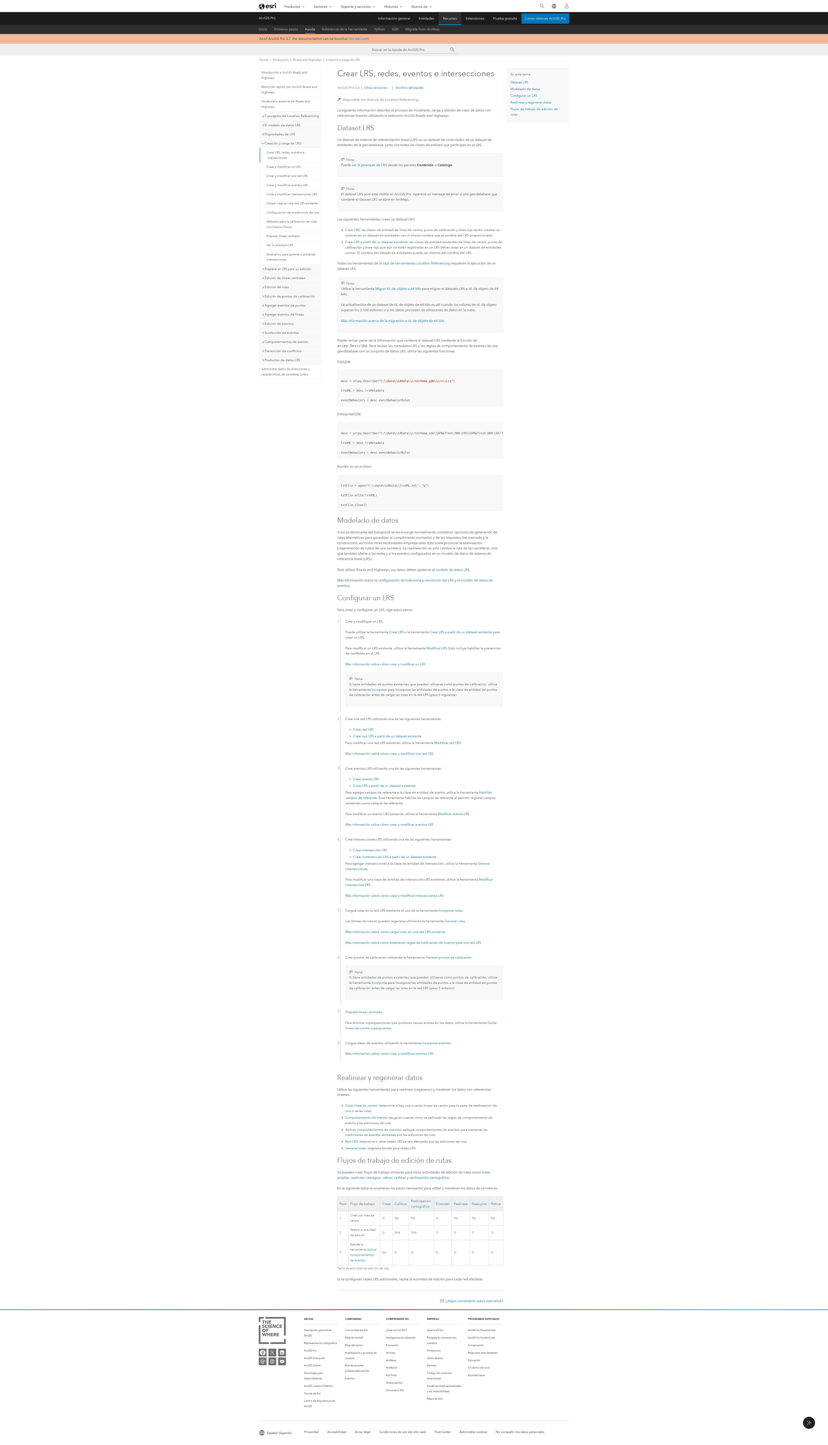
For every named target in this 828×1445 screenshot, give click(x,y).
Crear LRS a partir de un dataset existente (376, 242)
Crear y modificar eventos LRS (287, 185)
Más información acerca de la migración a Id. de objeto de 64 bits (392, 321)
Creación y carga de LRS (343, 60)
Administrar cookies (473, 1432)
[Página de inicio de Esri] (268, 6)
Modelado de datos (525, 89)
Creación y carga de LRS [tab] (283, 143)
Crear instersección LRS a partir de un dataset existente (394, 857)
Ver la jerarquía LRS (280, 245)
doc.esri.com (358, 39)
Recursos (450, 18)
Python (379, 29)
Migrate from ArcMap (422, 29)
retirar (387, 1178)
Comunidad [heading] (353, 1318)
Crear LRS (352, 230)
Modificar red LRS (447, 743)
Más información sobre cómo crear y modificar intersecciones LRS (394, 896)
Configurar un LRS (523, 96)
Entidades (426, 18)
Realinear (461, 1204)
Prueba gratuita (505, 18)
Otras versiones (375, 88)
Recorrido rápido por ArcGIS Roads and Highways (289, 89)
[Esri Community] (263, 1361)
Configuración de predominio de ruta (293, 212)
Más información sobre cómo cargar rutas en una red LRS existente (395, 932)
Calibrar (401, 1204)
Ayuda (310, 29)
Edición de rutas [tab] (277, 287)
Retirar (496, 1204)
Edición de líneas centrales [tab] (285, 278)
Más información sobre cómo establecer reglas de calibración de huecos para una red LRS (413, 943)
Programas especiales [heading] (483, 1318)
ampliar (343, 1178)
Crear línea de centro (361, 1106)
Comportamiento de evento (366, 1118)
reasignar (373, 1178)
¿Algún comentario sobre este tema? (474, 1301)
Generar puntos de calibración (449, 957)
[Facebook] (263, 1352)
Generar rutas (455, 921)
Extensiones (475, 18)
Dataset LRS (519, 82)
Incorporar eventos (436, 1043)
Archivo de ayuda (409, 88)
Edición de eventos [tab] (279, 324)
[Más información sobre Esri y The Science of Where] (272, 1331)
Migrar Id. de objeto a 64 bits (398, 289)
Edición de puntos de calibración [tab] (290, 296)
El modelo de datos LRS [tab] (282, 125)
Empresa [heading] (433, 1318)
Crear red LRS (363, 729)
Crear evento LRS (366, 779)
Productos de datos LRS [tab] (282, 360)
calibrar (400, 1178)
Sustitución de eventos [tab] (282, 333)
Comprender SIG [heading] (397, 1318)
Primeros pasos (286, 29)
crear (486, 1172)
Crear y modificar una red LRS (287, 176)
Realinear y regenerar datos (531, 102)
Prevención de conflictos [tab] (283, 351)
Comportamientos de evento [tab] (286, 342)
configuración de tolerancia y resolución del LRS (416, 580)
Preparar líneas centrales (283, 236)
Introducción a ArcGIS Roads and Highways (284, 75)
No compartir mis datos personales (520, 1432)
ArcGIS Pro (267, 18)
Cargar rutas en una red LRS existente (292, 203)
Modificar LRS (437, 648)
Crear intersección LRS (370, 850)
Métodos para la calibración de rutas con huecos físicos (292, 224)
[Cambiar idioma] (554, 6)
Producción (281, 60)
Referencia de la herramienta (344, 29)
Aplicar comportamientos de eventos (373, 1130)
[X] (272, 1352)
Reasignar (479, 1204)
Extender (443, 1204)
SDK (395, 29)
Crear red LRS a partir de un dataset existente (387, 736)
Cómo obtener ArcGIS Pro (545, 18)
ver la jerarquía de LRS (369, 165)
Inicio (263, 29)
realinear (358, 1178)
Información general (394, 18)
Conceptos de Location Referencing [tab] (292, 116)
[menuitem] (321, 1332)
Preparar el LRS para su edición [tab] (288, 269)
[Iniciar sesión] (567, 6)
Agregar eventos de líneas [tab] (284, 314)
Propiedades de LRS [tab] (280, 134)
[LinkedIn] (282, 1352)
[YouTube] (282, 1361)
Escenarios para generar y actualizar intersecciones (291, 257)
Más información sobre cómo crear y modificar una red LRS (389, 754)
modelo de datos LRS (452, 570)
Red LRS (351, 1142)
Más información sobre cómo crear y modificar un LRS (385, 664)
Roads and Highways (307, 60)
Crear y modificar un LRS (284, 167)
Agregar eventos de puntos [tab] (285, 305)
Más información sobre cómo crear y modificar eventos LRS (389, 824)
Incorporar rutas (450, 910)
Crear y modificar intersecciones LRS (292, 194)
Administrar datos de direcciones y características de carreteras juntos (285, 371)
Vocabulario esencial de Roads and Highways (285, 104)
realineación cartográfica (429, 1178)
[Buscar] (542, 6)
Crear (386, 1204)
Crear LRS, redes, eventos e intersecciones (285, 155)
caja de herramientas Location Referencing (416, 263)
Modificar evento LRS (453, 814)
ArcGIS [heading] (308, 1318)
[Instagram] (272, 1361)
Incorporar (379, 690)
